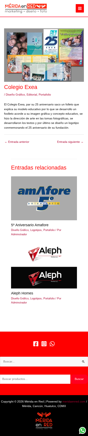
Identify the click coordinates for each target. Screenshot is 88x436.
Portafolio (45, 94)
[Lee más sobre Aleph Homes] (44, 266)
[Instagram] (44, 344)
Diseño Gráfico (15, 94)
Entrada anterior (17, 141)
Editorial (32, 94)
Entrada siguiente (70, 141)
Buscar (79, 379)
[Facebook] (36, 344)
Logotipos (36, 230)
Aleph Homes (22, 293)
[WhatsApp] (52, 344)
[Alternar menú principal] (80, 8)
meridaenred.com (73, 401)
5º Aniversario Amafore (30, 225)
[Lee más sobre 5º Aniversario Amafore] (44, 198)
